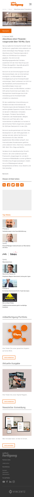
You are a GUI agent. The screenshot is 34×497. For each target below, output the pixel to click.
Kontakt (4, 470)
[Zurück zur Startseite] (17, 4)
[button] (30, 4)
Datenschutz (5, 474)
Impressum (5, 472)
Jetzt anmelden (8, 445)
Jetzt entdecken (9, 357)
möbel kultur (5, 463)
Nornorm (5, 174)
